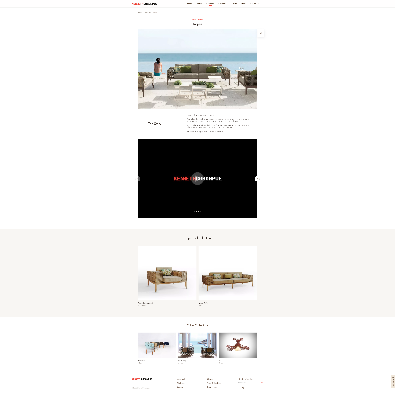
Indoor (189, 4)
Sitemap (210, 379)
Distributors (181, 383)
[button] (196, 211)
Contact (180, 387)
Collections (210, 4)
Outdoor (199, 4)
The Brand (233, 4)
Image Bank (181, 379)
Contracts (222, 4)
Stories (243, 4)
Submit (261, 382)
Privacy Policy (212, 387)
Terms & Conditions (214, 383)
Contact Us (254, 4)
